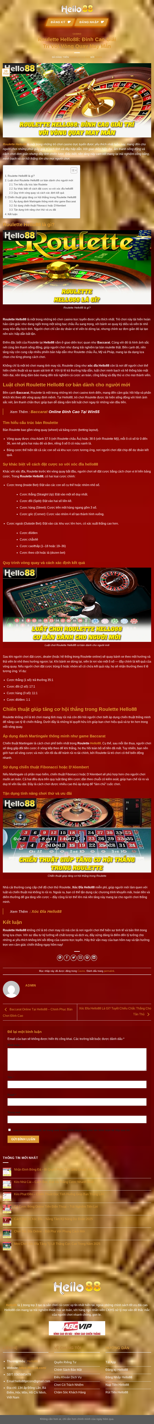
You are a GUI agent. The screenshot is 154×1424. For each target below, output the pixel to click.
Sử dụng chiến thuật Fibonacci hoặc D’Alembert (40, 205)
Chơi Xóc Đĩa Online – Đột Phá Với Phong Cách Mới (49, 1231)
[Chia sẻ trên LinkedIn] (94, 958)
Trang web (14, 1112)
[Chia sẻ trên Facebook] (67, 958)
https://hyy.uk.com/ (32, 1367)
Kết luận (12, 214)
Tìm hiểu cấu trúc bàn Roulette (30, 184)
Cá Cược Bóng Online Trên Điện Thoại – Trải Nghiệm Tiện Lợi (56, 1206)
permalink (109, 971)
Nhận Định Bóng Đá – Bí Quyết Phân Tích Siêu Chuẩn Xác (53, 1169)
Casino (77, 34)
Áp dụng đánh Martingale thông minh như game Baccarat (45, 201)
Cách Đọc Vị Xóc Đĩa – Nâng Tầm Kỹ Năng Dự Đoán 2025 (53, 1219)
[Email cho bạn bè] (80, 958)
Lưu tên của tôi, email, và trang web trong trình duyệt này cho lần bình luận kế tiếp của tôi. (71, 1130)
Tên (11, 1077)
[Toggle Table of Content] (72, 170)
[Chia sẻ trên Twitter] (73, 958)
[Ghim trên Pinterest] (87, 958)
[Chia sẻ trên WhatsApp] (60, 958)
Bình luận (15, 1044)
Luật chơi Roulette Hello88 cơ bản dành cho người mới (40, 180)
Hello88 (95, 743)
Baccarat (39, 411)
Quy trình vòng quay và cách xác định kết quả (39, 192)
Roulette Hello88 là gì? (21, 175)
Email (12, 1094)
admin (98, 57)
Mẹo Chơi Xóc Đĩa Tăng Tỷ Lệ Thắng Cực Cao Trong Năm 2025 (57, 1243)
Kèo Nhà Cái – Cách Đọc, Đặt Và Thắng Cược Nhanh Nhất (54, 1182)
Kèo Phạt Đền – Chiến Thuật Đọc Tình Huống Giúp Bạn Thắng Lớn (59, 1194)
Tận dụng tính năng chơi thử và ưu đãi (35, 209)
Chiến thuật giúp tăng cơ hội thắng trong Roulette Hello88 (42, 197)
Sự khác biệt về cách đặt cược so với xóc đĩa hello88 (43, 188)
